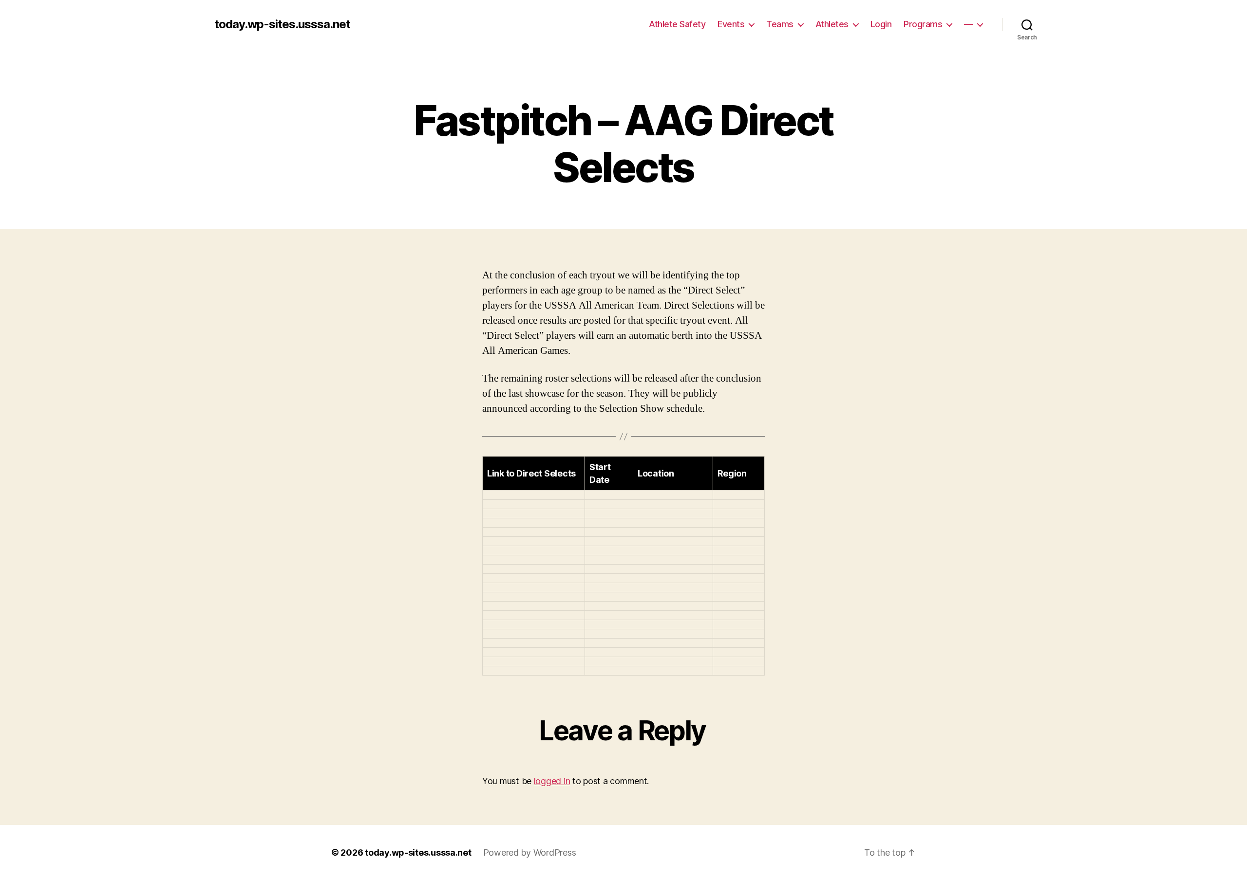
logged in (552, 781)
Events (731, 24)
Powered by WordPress (529, 852)
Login (881, 24)
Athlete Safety (677, 24)
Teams (780, 24)
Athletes (832, 24)
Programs (923, 24)
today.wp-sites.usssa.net (282, 24)
